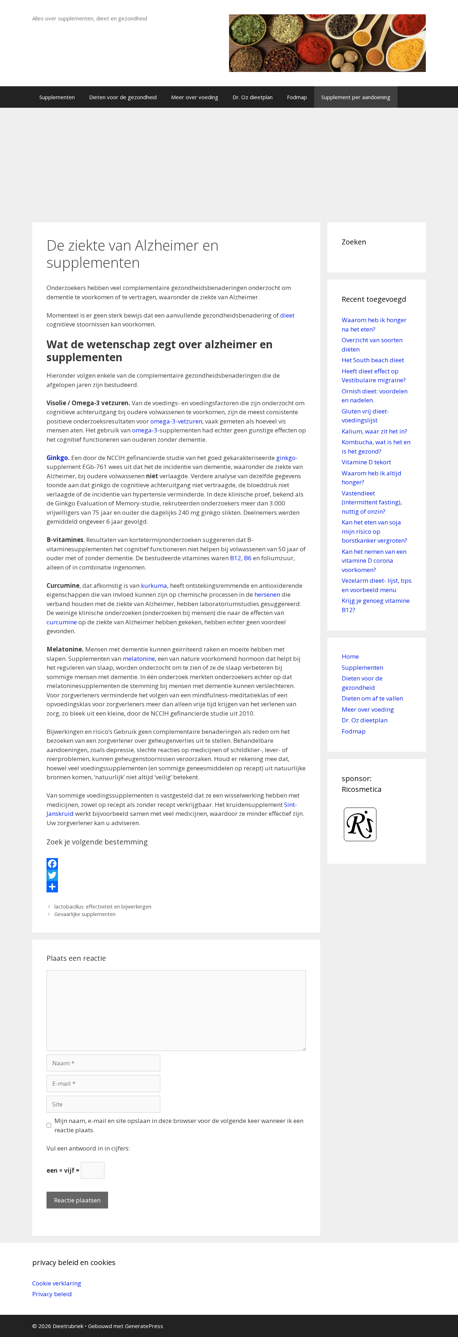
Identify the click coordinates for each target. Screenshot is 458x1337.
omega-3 (144, 430)
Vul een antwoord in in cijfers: (88, 1148)
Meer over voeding (194, 97)
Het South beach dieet (373, 360)
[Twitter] (176, 875)
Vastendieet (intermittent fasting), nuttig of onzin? (372, 502)
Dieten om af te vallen (372, 698)
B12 (235, 558)
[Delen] (176, 886)
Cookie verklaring (56, 1283)
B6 (248, 558)
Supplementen (57, 97)
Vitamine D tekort (366, 462)
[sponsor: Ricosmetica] (360, 845)
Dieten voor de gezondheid (123, 97)
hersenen (267, 594)
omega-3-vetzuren (176, 421)
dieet (287, 315)
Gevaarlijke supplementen (85, 914)
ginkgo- (287, 458)
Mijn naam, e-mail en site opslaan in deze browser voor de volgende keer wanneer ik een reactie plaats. (178, 1125)
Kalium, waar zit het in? (374, 431)
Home (350, 656)
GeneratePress (144, 1325)
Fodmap (297, 97)
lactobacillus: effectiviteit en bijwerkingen (102, 906)
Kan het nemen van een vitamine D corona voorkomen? (374, 560)
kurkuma (154, 585)
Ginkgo (57, 458)
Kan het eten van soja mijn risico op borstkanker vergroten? (374, 531)
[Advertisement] (229, 161)
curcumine (62, 622)
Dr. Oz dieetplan (253, 97)
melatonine (139, 658)
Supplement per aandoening (355, 97)
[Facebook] (176, 863)
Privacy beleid (52, 1294)
